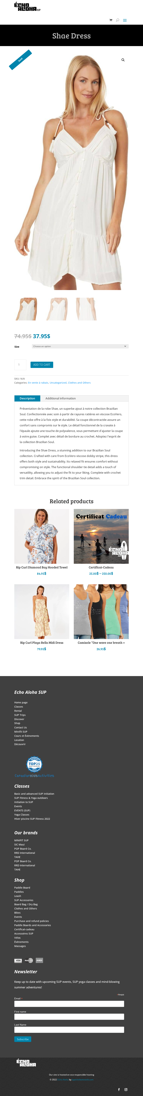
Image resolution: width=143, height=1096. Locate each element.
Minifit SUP (20, 731)
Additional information (61, 398)
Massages (20, 946)
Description (27, 398)
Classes (18, 706)
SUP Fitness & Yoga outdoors (31, 798)
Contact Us (20, 727)
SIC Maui (19, 844)
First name (20, 1011)
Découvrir (20, 744)
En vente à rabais (38, 382)
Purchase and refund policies (31, 921)
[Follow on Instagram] (126, 1089)
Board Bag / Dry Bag (26, 904)
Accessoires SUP (23, 933)
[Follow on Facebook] (119, 1089)
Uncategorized (58, 382)
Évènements (21, 942)
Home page (21, 702)
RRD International (24, 853)
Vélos (17, 938)
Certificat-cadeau (24, 929)
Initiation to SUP (23, 802)
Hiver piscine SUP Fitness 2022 (32, 819)
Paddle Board (22, 887)
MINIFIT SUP (21, 840)
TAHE (17, 857)
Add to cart (41, 364)
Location (19, 740)
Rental (18, 711)
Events (18, 806)
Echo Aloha (63, 1079)
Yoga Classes (21, 814)
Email (18, 998)
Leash (17, 896)
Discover (19, 719)
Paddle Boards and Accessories (32, 925)
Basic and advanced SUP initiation (34, 794)
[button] (123, 60)
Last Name (20, 1024)
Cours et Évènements (26, 736)
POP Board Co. (22, 849)
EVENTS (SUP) (22, 810)
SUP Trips (20, 715)
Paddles (19, 892)
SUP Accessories (23, 900)
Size (16, 346)
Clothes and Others (79, 382)
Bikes (17, 913)
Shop (17, 723)
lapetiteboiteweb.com (82, 1079)
